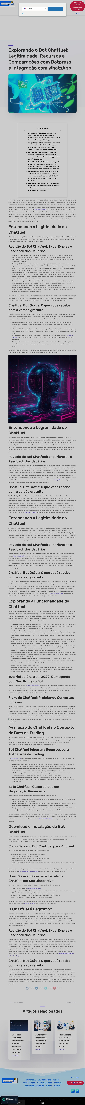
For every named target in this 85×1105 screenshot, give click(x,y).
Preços (56, 1080)
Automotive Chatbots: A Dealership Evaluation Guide (41, 1041)
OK (43, 1103)
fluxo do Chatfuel (29, 904)
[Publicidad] (42, 27)
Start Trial (31, 1080)
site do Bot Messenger (34, 888)
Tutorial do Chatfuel (40, 209)
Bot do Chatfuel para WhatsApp (29, 871)
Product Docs (29, 1083)
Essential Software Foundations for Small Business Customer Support (18, 1044)
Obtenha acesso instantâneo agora (77, 6)
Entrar (78, 13)
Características (44, 1080)
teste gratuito (58, 480)
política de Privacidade (34, 1086)
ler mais (15, 1055)
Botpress (19, 956)
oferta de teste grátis (56, 593)
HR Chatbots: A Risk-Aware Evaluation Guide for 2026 (65, 1041)
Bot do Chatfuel (16, 758)
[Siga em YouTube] (73, 1091)
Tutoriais (58, 1083)
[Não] (83, 1101)
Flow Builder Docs (44, 1083)
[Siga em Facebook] (77, 1091)
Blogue (57, 1086)
